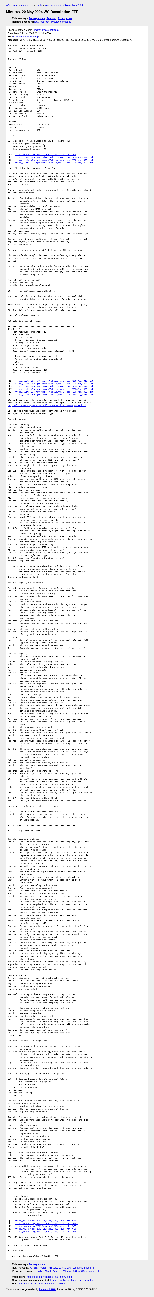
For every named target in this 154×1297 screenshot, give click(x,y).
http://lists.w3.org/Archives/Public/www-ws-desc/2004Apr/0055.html (54, 160)
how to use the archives (31, 1283)
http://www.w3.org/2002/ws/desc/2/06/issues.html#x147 (46, 1223)
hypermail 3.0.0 (47, 1289)
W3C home (12, 5)
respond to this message (40, 1277)
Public (39, 5)
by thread (64, 1280)
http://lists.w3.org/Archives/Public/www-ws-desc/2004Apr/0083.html (54, 383)
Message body (37, 18)
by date (54, 1280)
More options (65, 18)
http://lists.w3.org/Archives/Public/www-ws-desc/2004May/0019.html (54, 381)
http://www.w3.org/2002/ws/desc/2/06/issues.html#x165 (46, 1221)
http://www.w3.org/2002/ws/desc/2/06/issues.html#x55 (45, 1226)
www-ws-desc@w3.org (57, 5)
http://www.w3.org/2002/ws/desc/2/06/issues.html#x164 (46, 1231)
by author (89, 1280)
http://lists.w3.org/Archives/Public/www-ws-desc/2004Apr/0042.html (54, 157)
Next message (42, 22)
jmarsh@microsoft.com (46, 30)
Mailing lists (27, 5)
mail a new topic (63, 1277)
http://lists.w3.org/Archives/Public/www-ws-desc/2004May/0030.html (54, 394)
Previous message (61, 22)
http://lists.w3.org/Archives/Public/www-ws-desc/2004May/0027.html (54, 386)
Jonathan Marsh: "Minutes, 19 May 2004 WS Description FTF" (62, 1267)
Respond (51, 18)
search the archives (55, 1283)
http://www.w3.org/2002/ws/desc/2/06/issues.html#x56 (45, 1229)
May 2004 (77, 5)
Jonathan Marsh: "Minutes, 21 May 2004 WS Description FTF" (67, 1271)
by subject (76, 1280)
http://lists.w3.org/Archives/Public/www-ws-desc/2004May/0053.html (47, 405)
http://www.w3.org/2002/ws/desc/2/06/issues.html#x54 (45, 154)
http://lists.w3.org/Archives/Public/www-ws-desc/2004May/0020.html (54, 389)
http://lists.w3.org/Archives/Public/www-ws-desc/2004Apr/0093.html (54, 163)
